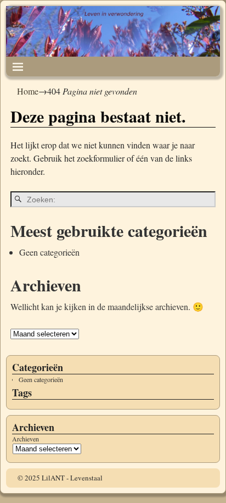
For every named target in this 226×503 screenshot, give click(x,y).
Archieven (25, 439)
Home (27, 91)
